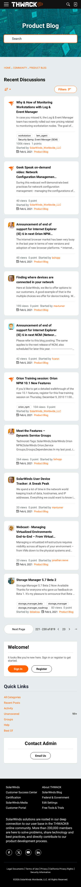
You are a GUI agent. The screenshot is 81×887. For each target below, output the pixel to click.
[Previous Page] (58, 629)
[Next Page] (69, 629)
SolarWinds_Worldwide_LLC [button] (45, 147)
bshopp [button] (56, 257)
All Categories (12, 697)
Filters (62, 89)
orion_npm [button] (24, 407)
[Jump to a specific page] (76, 629)
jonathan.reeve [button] (60, 560)
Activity (8, 708)
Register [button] (41, 668)
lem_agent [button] (41, 135)
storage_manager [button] (57, 603)
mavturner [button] (59, 305)
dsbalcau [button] (35, 611)
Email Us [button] (40, 755)
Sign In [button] (18, 668)
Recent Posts (12, 702)
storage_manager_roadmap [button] (33, 607)
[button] (11, 103)
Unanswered (40, 713)
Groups (8, 719)
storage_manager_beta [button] (30, 603)
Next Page (18, 629)
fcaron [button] (55, 358)
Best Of (8, 730)
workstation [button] (24, 135)
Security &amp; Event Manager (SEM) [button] (38, 139)
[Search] (68, 4)
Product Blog (41, 151)
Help (6, 724)
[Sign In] (75, 4)
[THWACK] (27, 4)
